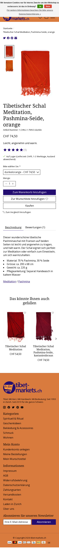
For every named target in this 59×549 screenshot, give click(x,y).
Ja (40, 6)
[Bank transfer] (10, 542)
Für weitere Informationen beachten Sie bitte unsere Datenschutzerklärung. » (30, 12)
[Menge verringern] (6, 184)
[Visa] (20, 542)
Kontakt (8, 499)
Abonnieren (44, 522)
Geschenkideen (12, 423)
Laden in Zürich (12, 504)
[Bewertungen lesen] (13, 150)
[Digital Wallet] (27, 542)
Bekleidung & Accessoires (18, 428)
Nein (48, 6)
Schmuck (8, 433)
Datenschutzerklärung (16, 485)
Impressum (10, 471)
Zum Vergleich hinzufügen (18, 212)
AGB (5, 475)
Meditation (9, 281)
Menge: (6, 178)
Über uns (8, 509)
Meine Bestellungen (15, 454)
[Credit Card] (34, 542)
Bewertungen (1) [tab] (35, 227)
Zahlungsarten (12, 490)
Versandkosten (12, 494)
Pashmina (24, 281)
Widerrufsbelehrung (15, 480)
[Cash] (43, 542)
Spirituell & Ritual (13, 418)
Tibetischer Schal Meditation (15, 347)
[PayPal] (39, 542)
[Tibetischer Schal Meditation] (15, 326)
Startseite (7, 28)
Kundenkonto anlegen (16, 449)
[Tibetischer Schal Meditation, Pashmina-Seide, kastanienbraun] (43, 326)
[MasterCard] (15, 542)
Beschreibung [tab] (13, 227)
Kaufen (29, 205)
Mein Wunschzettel (14, 459)
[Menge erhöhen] (13, 184)
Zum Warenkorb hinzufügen (29, 192)
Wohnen (8, 437)
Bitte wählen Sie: (11, 166)
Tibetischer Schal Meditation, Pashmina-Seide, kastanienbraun (43, 350)
